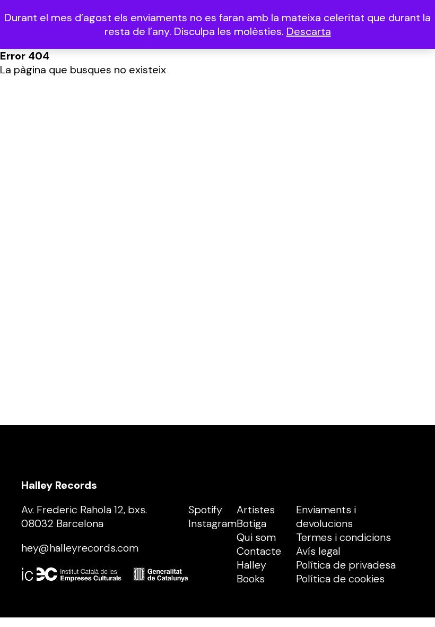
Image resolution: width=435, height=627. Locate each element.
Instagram (212, 523)
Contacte (259, 551)
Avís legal (318, 551)
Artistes (256, 509)
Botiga (251, 523)
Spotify (205, 509)
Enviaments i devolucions (326, 516)
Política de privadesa (346, 565)
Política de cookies (340, 579)
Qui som (256, 537)
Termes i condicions (343, 537)
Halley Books (251, 572)
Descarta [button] (308, 31)
